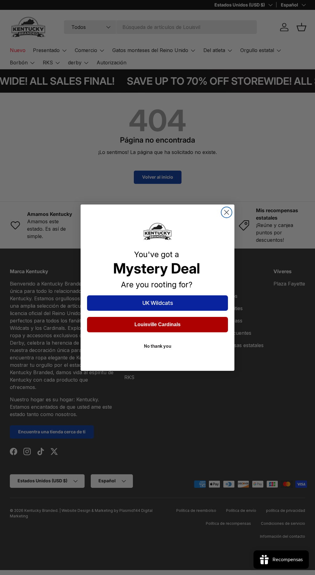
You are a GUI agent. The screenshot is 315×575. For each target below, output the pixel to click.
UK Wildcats (157, 303)
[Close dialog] (226, 212)
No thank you (157, 346)
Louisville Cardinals (157, 324)
